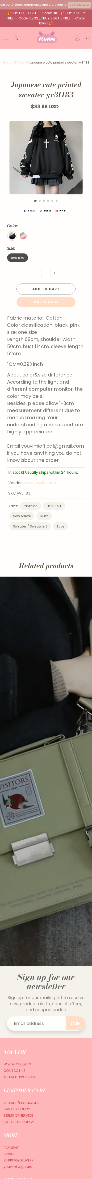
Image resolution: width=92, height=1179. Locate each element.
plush (44, 516)
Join (75, 1023)
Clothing (31, 506)
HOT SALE (54, 506)
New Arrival (22, 516)
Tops (21, 62)
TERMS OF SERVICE (18, 1115)
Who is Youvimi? (17, 1064)
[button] (35, 201)
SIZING (9, 1153)
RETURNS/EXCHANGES (21, 1103)
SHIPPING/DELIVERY (19, 1160)
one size (17, 257)
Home (8, 62)
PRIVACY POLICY (17, 1109)
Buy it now (46, 302)
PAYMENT (11, 1147)
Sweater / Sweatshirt (30, 526)
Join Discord (79, 5)
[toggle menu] (5, 37)
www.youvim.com (40, 483)
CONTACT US (14, 1070)
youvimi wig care (18, 1166)
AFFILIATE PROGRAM (20, 1077)
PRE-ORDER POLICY (19, 1121)
